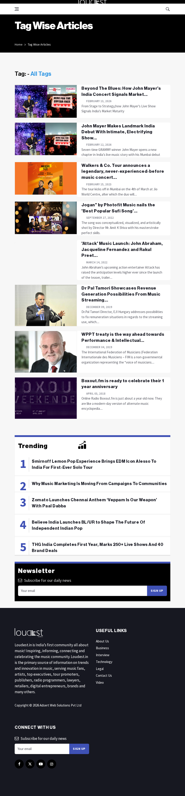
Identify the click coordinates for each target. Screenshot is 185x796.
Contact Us (104, 675)
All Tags (40, 74)
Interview (102, 655)
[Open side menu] (17, 9)
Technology (104, 662)
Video (100, 682)
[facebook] (19, 763)
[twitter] (30, 763)
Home (19, 44)
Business (102, 648)
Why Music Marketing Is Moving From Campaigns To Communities (99, 484)
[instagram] (51, 763)
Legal (100, 669)
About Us (102, 641)
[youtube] (40, 763)
